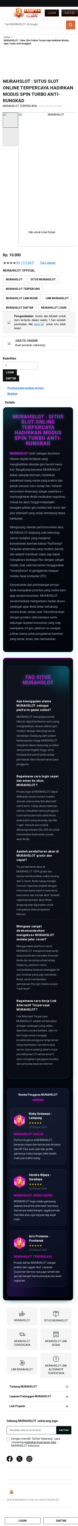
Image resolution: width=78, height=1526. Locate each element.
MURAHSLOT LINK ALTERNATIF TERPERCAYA (56, 1369)
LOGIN (10, 372)
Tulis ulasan (47, 262)
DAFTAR (11, 378)
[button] (21, 168)
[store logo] (27, 13)
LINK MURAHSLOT (22, 1369)
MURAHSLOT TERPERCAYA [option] (23, 288)
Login (52, 12)
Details (10, 402)
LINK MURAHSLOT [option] (57, 298)
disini (37, 324)
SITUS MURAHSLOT (56, 1320)
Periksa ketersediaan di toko (25, 388)
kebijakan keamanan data (40, 1442)
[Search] (70, 25)
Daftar (70, 12)
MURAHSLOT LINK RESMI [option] (22, 298)
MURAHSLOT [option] (14, 279)
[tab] (39, 402)
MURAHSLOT (19, 453)
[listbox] (39, 293)
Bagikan (12, 393)
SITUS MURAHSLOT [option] (43, 279)
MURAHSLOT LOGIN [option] (53, 307)
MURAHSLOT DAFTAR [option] (19, 307)
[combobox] (39, 24)
